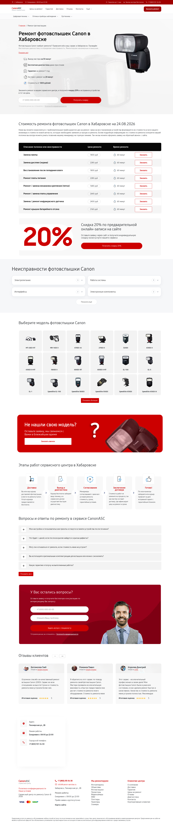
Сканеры (95, 804)
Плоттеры (95, 799)
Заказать (143, 155)
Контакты (79, 9)
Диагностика (133, 797)
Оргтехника (65, 16)
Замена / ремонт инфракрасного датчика (43, 201)
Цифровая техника (20, 16)
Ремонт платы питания (34, 178)
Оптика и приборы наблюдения (44, 16)
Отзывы (69, 9)
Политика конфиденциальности (32, 788)
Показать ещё (86, 302)
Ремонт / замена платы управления (40, 193)
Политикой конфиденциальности (55, 106)
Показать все (26, 574)
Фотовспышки (97, 790)
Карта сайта (60, 805)
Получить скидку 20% (111, 246)
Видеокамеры (97, 794)
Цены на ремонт (36, 9)
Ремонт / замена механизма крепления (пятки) (46, 186)
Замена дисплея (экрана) (35, 162)
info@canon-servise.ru (67, 784)
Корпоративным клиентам (139, 802)
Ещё (88, 9)
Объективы (96, 787)
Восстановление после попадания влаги (43, 170)
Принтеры (95, 802)
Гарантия (49, 9)
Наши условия (25, 791)
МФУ (93, 797)
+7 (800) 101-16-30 (154, 2)
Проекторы (96, 792)
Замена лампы (30, 155)
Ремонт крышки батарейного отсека (41, 209)
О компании (133, 785)
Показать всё (23, 53)
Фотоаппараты (97, 785)
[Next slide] (62, 656)
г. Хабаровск (18, 2)
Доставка (59, 9)
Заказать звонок (48, 441)
